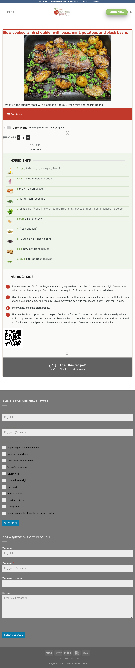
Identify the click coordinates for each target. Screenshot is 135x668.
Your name (8, 548)
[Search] (131, 12)
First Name (8, 412)
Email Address (10, 427)
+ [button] (28, 137)
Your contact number (12, 578)
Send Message (13, 634)
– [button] (18, 137)
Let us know (78, 369)
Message (6, 593)
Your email (8, 563)
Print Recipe (16, 114)
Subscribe (11, 523)
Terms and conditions (67, 659)
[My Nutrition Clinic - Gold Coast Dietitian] (62, 12)
